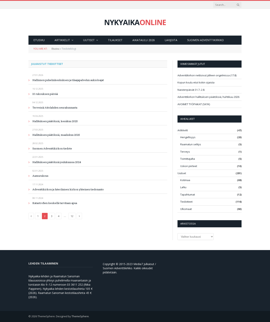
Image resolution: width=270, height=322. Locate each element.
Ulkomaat (186, 209)
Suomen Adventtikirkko (205, 40)
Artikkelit (62, 40)
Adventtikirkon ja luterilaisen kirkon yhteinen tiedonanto (68, 189)
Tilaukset (115, 40)
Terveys (185, 151)
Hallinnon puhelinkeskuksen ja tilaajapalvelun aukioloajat (68, 80)
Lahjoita (171, 40)
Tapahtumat (187, 194)
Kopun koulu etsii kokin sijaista (195, 82)
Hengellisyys (187, 137)
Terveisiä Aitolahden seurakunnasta (54, 107)
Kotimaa (185, 180)
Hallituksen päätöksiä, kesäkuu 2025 (55, 121)
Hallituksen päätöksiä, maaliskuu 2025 (56, 135)
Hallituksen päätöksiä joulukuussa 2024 (56, 162)
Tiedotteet (186, 201)
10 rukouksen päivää (45, 94)
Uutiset (89, 40)
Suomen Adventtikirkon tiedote (52, 148)
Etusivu (39, 40)
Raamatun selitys (190, 144)
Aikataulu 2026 (143, 40)
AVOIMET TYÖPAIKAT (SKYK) (193, 104)
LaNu (183, 187)
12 (72, 216)
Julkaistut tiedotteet (47, 64)
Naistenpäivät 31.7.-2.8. (191, 90)
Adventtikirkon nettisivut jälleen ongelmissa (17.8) (206, 75)
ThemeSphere (80, 316)
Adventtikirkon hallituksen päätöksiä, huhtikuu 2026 (208, 97)
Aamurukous (40, 176)
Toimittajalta (187, 159)
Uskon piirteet (188, 166)
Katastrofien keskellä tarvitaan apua (54, 203)
